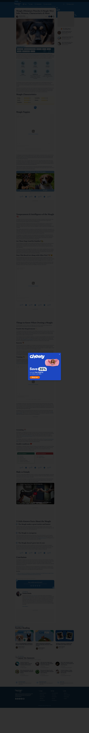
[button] (59, 354)
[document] (44, 366)
